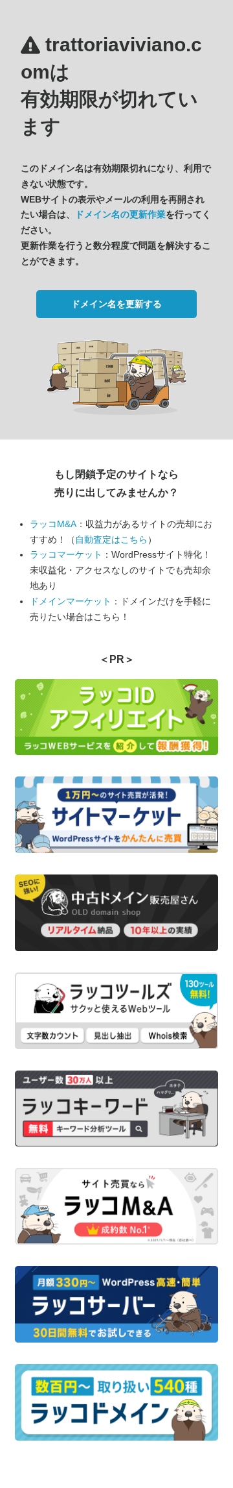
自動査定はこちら (111, 539)
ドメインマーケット (70, 601)
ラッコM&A (53, 524)
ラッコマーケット (66, 554)
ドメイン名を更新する (116, 304)
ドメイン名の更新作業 (120, 214)
